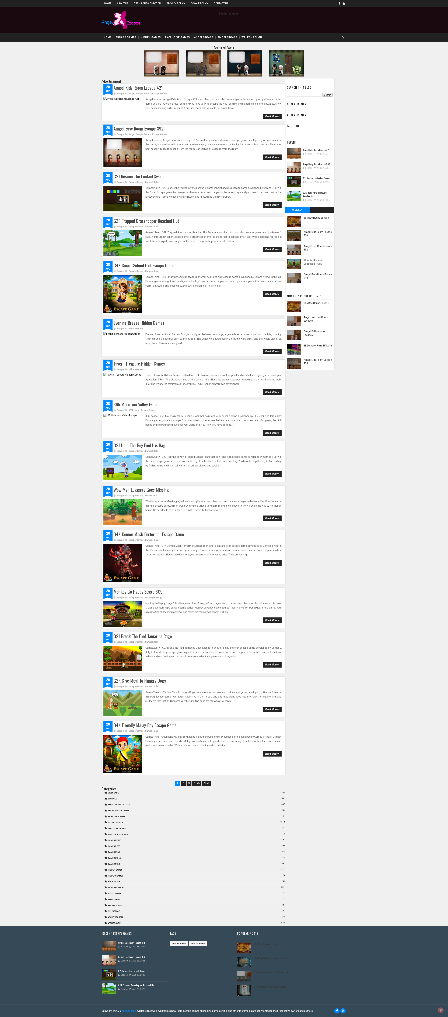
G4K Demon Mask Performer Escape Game (149, 534)
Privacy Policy (176, 3)
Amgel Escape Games (139, 93)
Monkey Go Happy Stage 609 (138, 591)
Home (107, 3)
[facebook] (339, 3)
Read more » (272, 116)
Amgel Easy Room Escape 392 (139, 128)
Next (206, 783)
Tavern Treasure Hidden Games (139, 363)
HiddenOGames (115, 876)
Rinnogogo (114, 899)
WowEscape (151, 495)
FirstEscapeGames (118, 834)
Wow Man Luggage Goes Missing (141, 489)
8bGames (112, 799)
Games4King (151, 271)
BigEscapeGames (116, 817)
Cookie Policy (199, 3)
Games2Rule (151, 226)
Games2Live (114, 846)
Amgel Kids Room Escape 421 (138, 87)
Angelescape (203, 37)
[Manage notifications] (440, 1010)
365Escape (133, 410)
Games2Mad (114, 852)
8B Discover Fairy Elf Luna (318, 345)
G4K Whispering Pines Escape (270, 986)
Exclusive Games (177, 37)
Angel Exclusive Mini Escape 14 (271, 972)
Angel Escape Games (119, 811)
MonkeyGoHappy (153, 597)
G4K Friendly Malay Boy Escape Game (145, 725)
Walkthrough (251, 37)
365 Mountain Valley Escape (137, 404)
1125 (197, 783)
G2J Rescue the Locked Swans (139, 176)
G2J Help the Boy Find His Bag (140, 445)
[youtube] (344, 3)
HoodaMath (114, 882)
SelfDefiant (114, 911)
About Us (122, 3)
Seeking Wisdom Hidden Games (271, 958)
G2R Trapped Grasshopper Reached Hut (146, 220)
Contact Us (221, 3)
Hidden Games (151, 37)
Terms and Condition (147, 3)
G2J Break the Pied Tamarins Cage (143, 636)
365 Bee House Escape (316, 217)
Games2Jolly (151, 182)
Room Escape (115, 905)
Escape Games (126, 37)
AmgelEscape (227, 37)
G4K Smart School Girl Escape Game (144, 265)
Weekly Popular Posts (298, 210)
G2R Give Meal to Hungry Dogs (140, 680)
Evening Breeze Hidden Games (139, 322)
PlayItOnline (114, 893)
